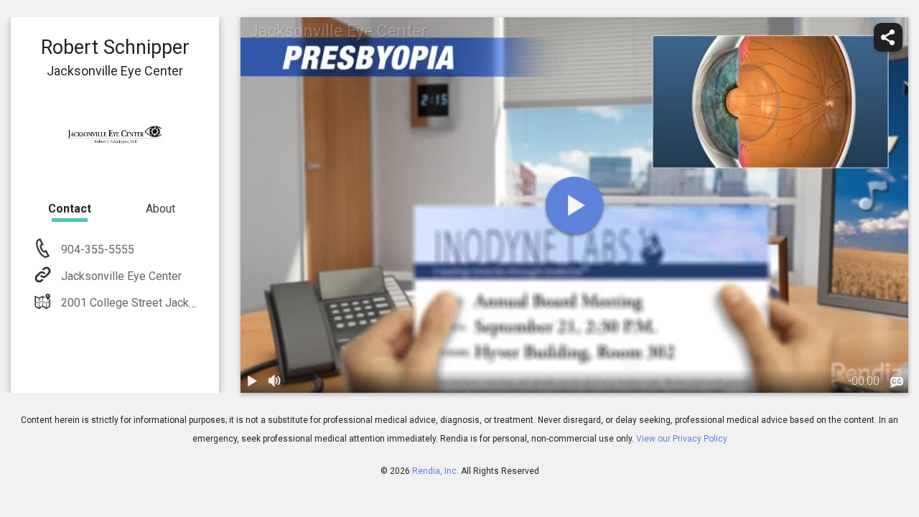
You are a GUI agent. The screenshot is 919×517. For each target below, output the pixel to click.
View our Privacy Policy (681, 439)
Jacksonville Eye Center (121, 276)
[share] (888, 37)
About (160, 208)
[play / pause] (252, 381)
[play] (574, 205)
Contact (69, 208)
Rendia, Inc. (435, 471)
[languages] (896, 382)
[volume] (274, 381)
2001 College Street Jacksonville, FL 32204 (171, 302)
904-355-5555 (96, 249)
